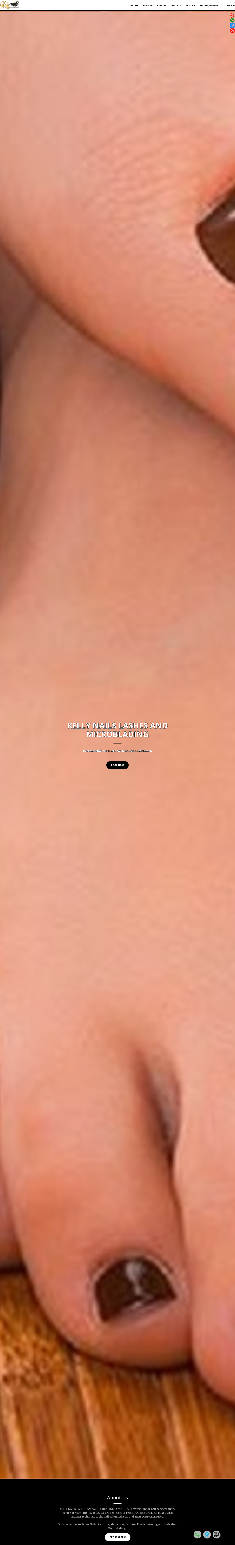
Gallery (161, 5)
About (134, 5)
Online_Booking (209, 5)
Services (147, 5)
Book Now (117, 765)
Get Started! (118, 1537)
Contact (176, 5)
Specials (190, 5)
